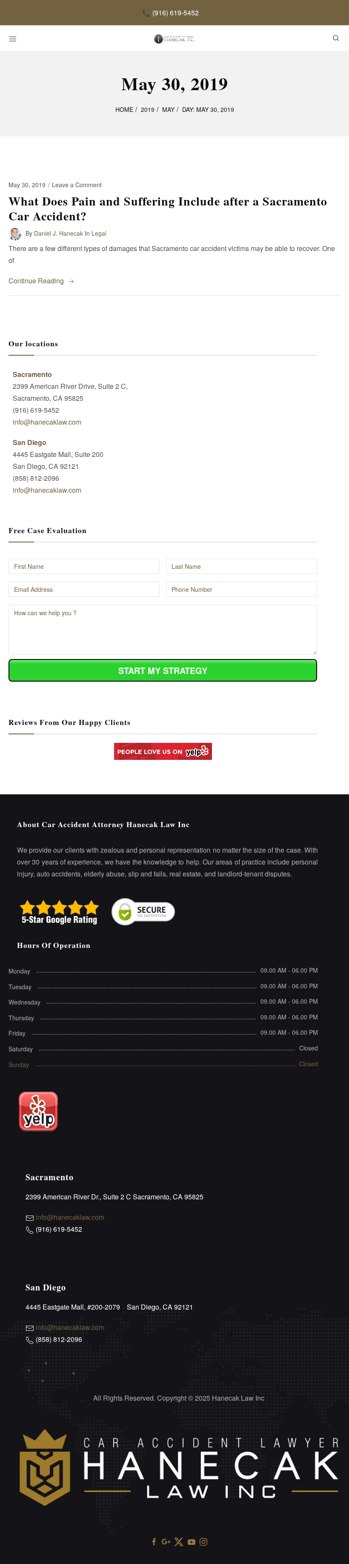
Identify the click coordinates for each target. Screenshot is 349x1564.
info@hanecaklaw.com (47, 422)
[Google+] (166, 1541)
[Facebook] (154, 1541)
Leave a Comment (77, 184)
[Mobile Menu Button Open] (13, 39)
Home (124, 109)
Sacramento (32, 374)
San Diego (29, 442)
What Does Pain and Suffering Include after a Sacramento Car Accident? (168, 208)
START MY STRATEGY (162, 670)
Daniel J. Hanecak (58, 232)
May (168, 109)
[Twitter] (179, 1541)
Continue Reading (36, 280)
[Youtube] (191, 1541)
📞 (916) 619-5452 (170, 12)
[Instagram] (203, 1541)
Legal (99, 232)
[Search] (336, 38)
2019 (147, 109)
